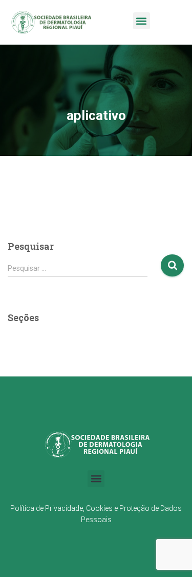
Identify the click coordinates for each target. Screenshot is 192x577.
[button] (141, 20)
